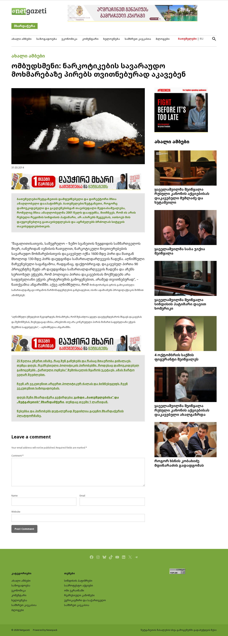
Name (14, 495)
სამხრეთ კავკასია (138, 39)
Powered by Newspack (45, 630)
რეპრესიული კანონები (79, 595)
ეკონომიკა (69, 39)
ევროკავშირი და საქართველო (85, 600)
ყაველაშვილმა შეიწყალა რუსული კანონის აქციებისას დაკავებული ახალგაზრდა (181, 410)
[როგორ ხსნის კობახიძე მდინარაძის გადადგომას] (185, 440)
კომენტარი (90, 39)
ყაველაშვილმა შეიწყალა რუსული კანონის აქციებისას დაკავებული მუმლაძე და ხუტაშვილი (181, 196)
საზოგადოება (46, 39)
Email (82, 495)
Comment (17, 455)
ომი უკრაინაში (74, 590)
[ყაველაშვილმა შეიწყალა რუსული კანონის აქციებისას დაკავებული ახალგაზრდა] (185, 385)
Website (15, 511)
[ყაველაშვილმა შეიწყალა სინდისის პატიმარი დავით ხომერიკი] (185, 278)
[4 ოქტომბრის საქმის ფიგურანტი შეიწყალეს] (185, 334)
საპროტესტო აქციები (78, 585)
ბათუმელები (187, 38)
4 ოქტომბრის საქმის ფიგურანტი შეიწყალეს (176, 357)
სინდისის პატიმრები (78, 580)
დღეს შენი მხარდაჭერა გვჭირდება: (45, 397)
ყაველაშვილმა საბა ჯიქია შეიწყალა (179, 251)
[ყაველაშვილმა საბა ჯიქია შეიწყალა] (185, 228)
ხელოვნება (111, 39)
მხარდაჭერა (24, 26)
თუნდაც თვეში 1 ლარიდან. (87, 402)
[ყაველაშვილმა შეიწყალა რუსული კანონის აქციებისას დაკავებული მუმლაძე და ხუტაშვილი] (185, 168)
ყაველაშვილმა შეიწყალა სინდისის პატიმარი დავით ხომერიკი (180, 304)
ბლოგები (163, 39)
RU (201, 38)
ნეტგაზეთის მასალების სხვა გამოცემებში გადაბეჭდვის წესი (179, 630)
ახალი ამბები (21, 39)
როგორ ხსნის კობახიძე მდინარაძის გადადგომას (179, 463)
